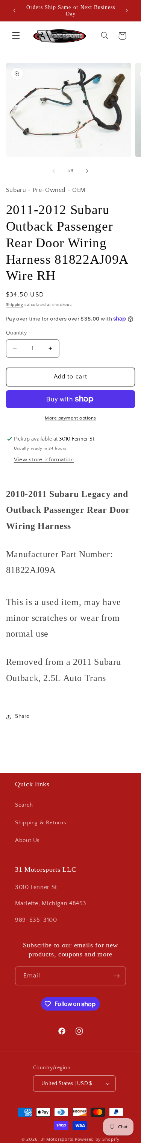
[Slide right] (87, 171)
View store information (44, 460)
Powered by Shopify (97, 1139)
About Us (27, 840)
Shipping (14, 304)
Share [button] (22, 716)
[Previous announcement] (14, 10)
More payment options (70, 418)
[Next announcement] (126, 10)
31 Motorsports (57, 1139)
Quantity (16, 333)
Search (24, 805)
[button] (15, 35)
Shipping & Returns (40, 823)
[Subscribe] (117, 976)
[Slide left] (53, 171)
